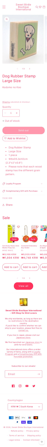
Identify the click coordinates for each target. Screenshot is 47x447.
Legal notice (14, 440)
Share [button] (9, 204)
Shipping (6, 102)
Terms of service (16, 435)
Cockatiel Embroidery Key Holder (29, 247)
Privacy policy (32, 431)
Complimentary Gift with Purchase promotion (28, 355)
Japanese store (23, 337)
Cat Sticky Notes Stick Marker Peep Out (10, 247)
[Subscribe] (38, 374)
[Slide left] (17, 68)
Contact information (32, 440)
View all (23, 286)
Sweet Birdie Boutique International (28, 427)
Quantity (6, 107)
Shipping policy (34, 435)
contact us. (23, 330)
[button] (3, 7)
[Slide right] (29, 68)
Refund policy (17, 431)
